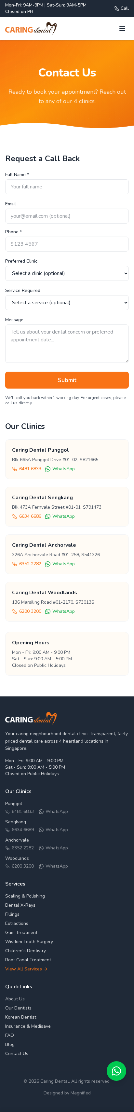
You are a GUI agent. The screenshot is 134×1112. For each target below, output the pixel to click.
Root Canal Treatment (28, 960)
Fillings (12, 914)
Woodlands (17, 858)
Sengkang (15, 822)
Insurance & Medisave (28, 1026)
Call (125, 8)
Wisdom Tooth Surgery (29, 942)
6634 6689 (30, 516)
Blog (10, 1044)
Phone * (13, 232)
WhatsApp (63, 469)
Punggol (13, 804)
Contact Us (16, 1053)
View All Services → (26, 969)
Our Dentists (18, 1008)
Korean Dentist (20, 1017)
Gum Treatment (21, 932)
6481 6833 (30, 469)
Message (14, 320)
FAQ (9, 1035)
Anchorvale (17, 840)
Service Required (22, 290)
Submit (67, 380)
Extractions (16, 923)
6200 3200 (30, 611)
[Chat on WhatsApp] (116, 1071)
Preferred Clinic (21, 261)
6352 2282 (30, 564)
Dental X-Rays (20, 905)
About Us (15, 999)
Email (10, 204)
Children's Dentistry (25, 951)
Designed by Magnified (67, 1093)
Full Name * (17, 175)
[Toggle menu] (122, 28)
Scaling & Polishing (25, 896)
